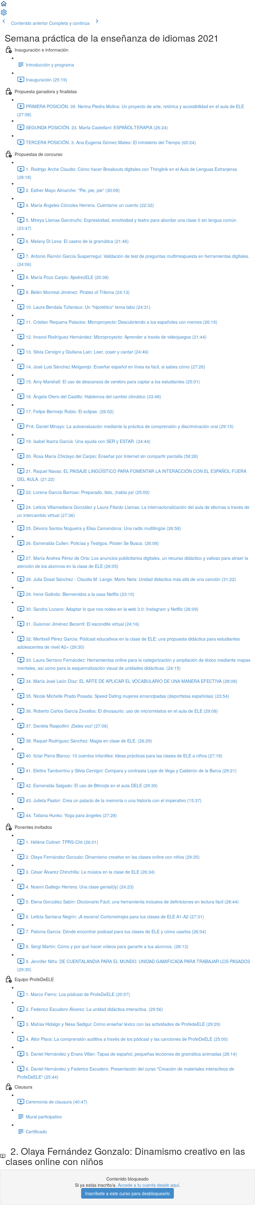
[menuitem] (3, 14)
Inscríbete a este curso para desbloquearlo (127, 1193)
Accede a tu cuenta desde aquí (148, 1185)
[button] (3, 5)
